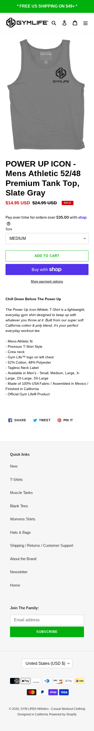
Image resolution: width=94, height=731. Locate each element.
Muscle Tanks (21, 492)
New (14, 466)
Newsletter (19, 572)
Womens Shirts (22, 519)
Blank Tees (19, 506)
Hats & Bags (20, 532)
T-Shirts (16, 479)
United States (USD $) (45, 663)
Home (15, 585)
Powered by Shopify (62, 714)
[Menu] (85, 22)
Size (9, 229)
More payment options (47, 281)
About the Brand (23, 559)
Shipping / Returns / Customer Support (41, 545)
